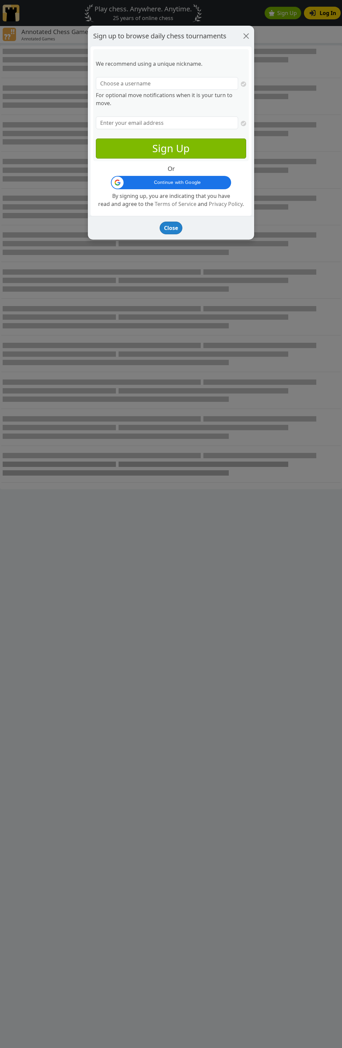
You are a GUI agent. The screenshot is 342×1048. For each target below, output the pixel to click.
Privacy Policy (225, 204)
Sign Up (171, 148)
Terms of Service (175, 204)
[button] (171, 182)
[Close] (246, 36)
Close (171, 228)
